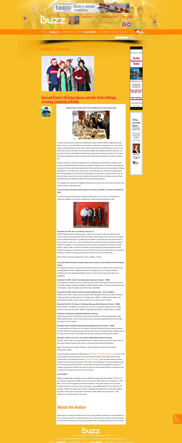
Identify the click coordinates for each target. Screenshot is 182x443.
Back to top (177, 420)
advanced (130, 35)
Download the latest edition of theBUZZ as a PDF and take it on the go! (90, 20)
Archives (78, 32)
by (128, 39)
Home (43, 32)
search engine (121, 39)
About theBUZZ (104, 32)
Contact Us (124, 32)
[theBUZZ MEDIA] (90, 32)
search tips (120, 35)
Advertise (115, 32)
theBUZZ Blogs (68, 32)
